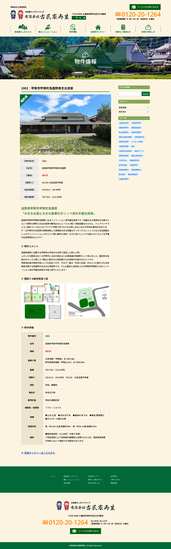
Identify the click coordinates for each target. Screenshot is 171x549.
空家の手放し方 (148, 31)
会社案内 (114, 476)
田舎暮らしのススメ (23, 31)
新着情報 (122, 107)
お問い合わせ (115, 479)
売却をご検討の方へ (95, 479)
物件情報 (73, 31)
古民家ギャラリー (98, 31)
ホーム (78, 17)
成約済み (122, 111)
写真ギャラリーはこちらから (39, 453)
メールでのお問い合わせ (148, 7)
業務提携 (114, 483)
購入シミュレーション (48, 31)
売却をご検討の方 (123, 31)
